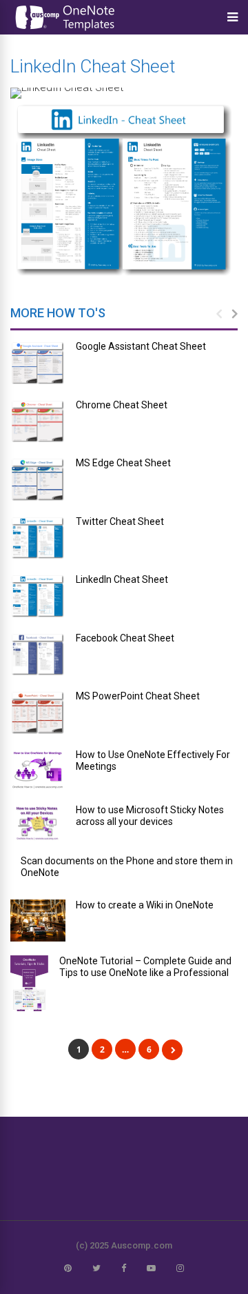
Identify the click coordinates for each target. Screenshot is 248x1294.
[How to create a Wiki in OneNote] (37, 920)
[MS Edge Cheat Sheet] (37, 479)
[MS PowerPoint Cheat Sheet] (37, 712)
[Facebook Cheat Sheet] (37, 655)
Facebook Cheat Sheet (125, 638)
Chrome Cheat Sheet (121, 404)
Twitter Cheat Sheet (120, 521)
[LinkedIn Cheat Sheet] (37, 596)
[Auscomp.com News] (65, 31)
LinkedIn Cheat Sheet (122, 579)
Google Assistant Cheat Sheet (141, 346)
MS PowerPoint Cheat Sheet (138, 695)
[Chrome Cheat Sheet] (37, 421)
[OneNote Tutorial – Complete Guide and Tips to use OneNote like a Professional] (29, 983)
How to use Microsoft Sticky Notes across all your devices (150, 815)
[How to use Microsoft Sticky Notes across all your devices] (37, 823)
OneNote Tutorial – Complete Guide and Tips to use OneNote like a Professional (145, 966)
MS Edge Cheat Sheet (123, 462)
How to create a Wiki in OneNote (145, 904)
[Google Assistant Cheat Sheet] (37, 363)
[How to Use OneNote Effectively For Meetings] (37, 769)
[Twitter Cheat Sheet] (37, 538)
